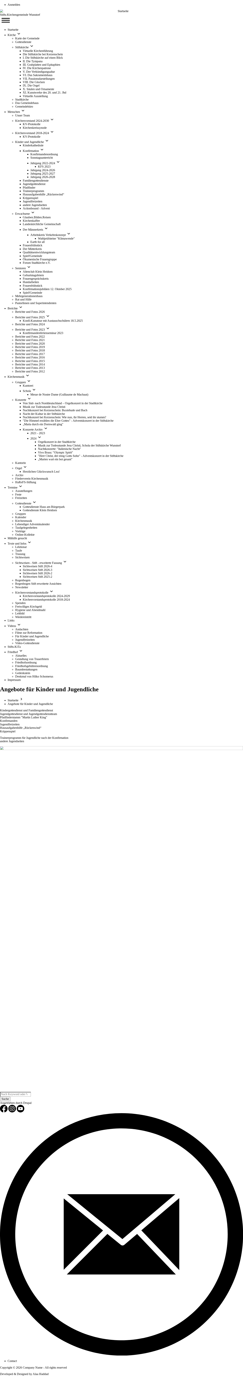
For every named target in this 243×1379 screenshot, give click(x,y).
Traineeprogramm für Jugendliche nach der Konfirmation (34, 737)
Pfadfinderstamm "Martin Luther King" (23, 717)
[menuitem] (14, 4)
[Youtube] (20, 1111)
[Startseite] (121, 11)
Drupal (27, 1102)
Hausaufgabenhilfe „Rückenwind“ (20, 727)
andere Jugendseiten (12, 741)
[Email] (121, 1354)
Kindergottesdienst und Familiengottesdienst (26, 710)
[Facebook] (4, 1111)
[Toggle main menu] (5, 20)
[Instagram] (12, 1111)
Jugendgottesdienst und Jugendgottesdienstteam (28, 714)
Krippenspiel (7, 731)
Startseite (13, 700)
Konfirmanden (8, 720)
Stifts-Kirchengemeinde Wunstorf (20, 14)
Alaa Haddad (41, 1374)
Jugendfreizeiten (10, 724)
